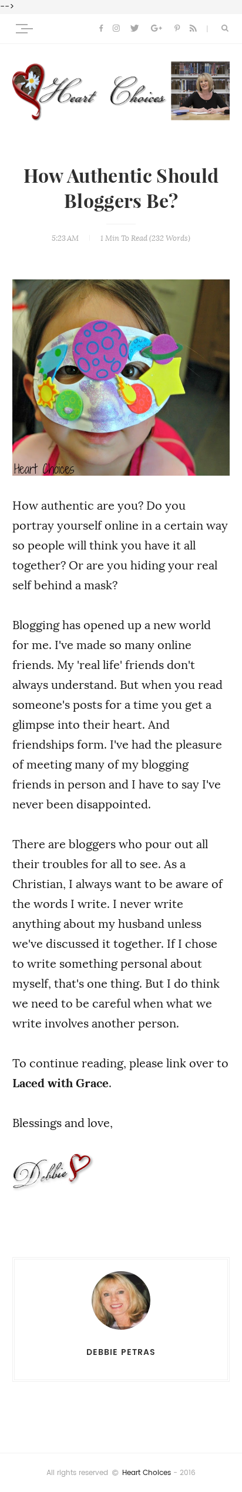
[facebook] (101, 28)
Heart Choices (146, 1472)
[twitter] (134, 28)
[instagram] (116, 28)
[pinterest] (177, 28)
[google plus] (156, 28)
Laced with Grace (60, 1083)
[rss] (193, 28)
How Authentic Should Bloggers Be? (121, 189)
